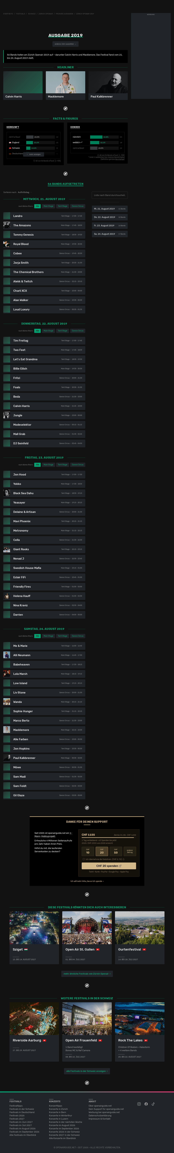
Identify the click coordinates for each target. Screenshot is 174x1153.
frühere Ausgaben (64, 14)
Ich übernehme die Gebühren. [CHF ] (104, 859)
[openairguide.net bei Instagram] (139, 1104)
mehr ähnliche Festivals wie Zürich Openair (86, 973)
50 (116, 851)
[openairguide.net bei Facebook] (146, 1104)
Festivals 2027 (17, 1119)
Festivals (20, 14)
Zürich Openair (46, 14)
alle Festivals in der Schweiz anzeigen (86, 1071)
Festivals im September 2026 (24, 1132)
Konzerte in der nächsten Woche (65, 1122)
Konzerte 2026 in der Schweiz (64, 1132)
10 (87, 851)
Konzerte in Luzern (58, 1119)
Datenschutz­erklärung (100, 1115)
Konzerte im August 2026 (62, 1125)
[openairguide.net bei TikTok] (153, 1104)
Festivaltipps (16, 1106)
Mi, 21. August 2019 (109, 208)
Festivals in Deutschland (22, 1112)
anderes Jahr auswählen (64, 44)
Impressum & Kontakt (99, 1119)
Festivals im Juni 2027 (21, 1122)
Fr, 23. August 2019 (109, 225)
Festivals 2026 (17, 1115)
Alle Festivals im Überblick (23, 1135)
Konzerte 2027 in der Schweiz (64, 1135)
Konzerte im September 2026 (64, 1128)
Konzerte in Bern (57, 1112)
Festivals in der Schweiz (22, 1109)
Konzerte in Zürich (58, 1109)
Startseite (8, 14)
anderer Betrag (130, 851)
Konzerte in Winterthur (60, 1115)
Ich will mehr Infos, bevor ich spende (86, 881)
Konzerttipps (55, 1106)
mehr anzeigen (35, 154)
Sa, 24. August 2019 (109, 234)
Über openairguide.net (100, 1106)
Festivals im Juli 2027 (21, 1125)
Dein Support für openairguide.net (106, 1109)
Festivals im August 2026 (22, 1128)
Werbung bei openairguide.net (104, 1112)
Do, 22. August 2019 (109, 217)
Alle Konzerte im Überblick (62, 1138)
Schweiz (32, 14)
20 (102, 851)
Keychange (119, 159)
